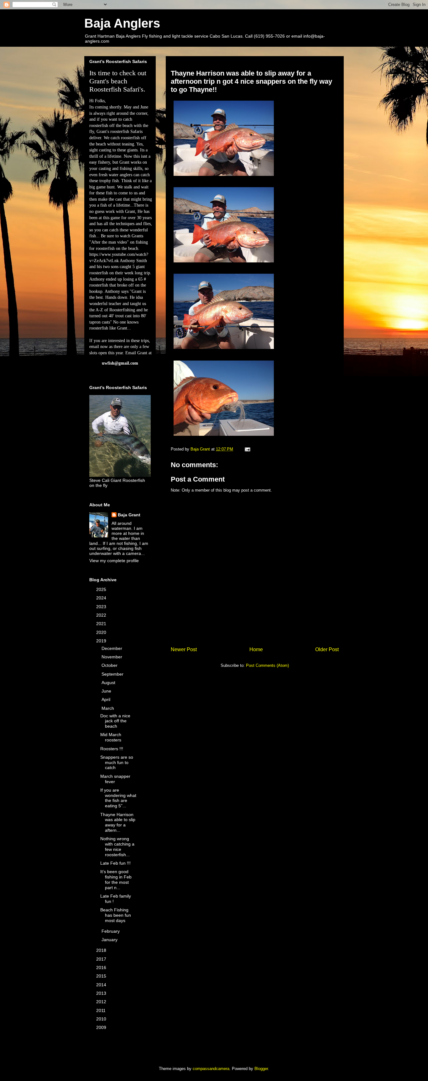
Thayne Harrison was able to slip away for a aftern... (117, 822)
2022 (101, 615)
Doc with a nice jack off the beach (115, 721)
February (111, 931)
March (108, 708)
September (113, 674)
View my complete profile (114, 560)
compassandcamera (211, 1068)
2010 (101, 1018)
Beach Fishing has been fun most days (115, 915)
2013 (101, 993)
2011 (101, 1010)
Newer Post (184, 649)
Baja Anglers (122, 23)
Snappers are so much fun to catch (116, 762)
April (107, 699)
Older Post (327, 649)
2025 (101, 589)
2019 (101, 640)
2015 (101, 975)
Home (256, 649)
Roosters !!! (111, 748)
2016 (101, 967)
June (107, 690)
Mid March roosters (110, 737)
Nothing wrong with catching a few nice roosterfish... (117, 846)
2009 (101, 1027)
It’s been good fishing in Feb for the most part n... (116, 879)
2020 (101, 632)
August (109, 682)
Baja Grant (129, 514)
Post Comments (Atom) (267, 665)
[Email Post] (247, 449)
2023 (101, 606)
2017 (101, 959)
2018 (101, 950)
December (112, 648)
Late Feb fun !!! (115, 863)
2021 (101, 623)
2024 (101, 597)
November (112, 656)
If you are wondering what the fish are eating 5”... (118, 798)
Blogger (261, 1068)
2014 (101, 984)
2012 (101, 1001)
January (110, 939)
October (110, 665)
